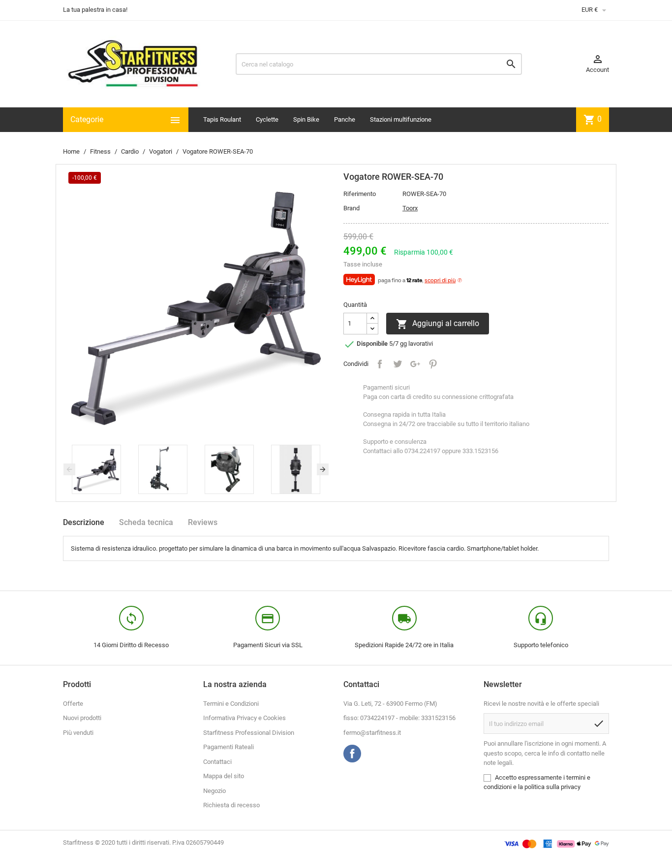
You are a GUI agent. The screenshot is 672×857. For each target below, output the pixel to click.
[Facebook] (352, 753)
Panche (344, 119)
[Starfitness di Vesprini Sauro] (133, 63)
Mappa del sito (223, 776)
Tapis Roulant (222, 119)
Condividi (380, 364)
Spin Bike (306, 119)
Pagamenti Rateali (228, 747)
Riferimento (359, 194)
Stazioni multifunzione (400, 119)
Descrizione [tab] (83, 522)
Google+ (415, 364)
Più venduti (78, 732)
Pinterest (433, 364)
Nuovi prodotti (82, 718)
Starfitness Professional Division (248, 732)
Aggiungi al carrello (437, 324)
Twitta (397, 364)
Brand (351, 208)
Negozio (214, 790)
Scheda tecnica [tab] (146, 522)
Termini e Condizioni (231, 703)
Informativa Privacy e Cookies (244, 718)
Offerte (73, 703)
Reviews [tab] (202, 522)
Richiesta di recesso (231, 805)
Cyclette (267, 119)
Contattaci (217, 761)
